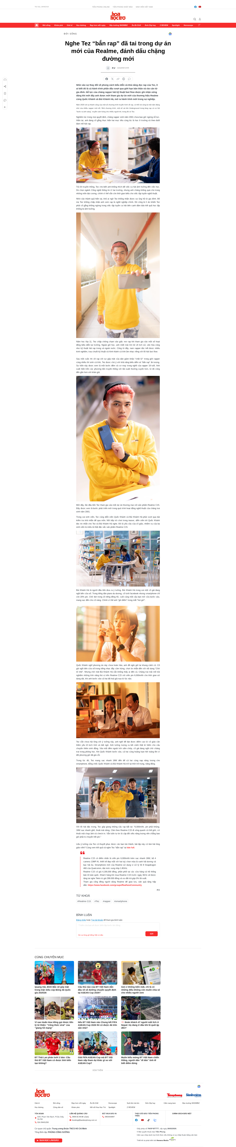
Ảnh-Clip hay (150, 25)
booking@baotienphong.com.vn (84, 1120)
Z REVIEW (164, 25)
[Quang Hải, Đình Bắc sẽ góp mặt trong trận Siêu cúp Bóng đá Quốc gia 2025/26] (54, 973)
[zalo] (156, 1120)
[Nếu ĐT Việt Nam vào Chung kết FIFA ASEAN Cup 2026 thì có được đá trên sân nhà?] (97, 1008)
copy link (118, 79)
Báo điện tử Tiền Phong (118, 16)
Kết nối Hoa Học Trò (98, 1107)
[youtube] (199, 7)
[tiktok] (150, 1120)
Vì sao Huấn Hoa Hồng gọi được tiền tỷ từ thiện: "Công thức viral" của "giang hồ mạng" (54, 1025)
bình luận (129, 79)
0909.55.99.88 (77, 1117)
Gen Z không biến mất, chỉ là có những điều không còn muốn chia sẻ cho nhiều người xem (140, 990)
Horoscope (188, 25)
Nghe (5, 79)
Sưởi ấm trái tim (133, 1103)
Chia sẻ (5, 86)
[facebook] (195, 7)
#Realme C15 (84, 901)
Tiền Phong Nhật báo (123, 7)
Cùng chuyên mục (49, 957)
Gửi (151, 934)
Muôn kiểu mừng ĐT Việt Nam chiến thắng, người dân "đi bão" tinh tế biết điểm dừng (140, 1060)
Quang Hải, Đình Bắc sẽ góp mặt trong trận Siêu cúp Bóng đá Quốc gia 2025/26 (53, 990)
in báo (123, 79)
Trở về (5, 107)
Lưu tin (5, 93)
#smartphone (120, 901)
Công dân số (58, 1107)
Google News (170, 34)
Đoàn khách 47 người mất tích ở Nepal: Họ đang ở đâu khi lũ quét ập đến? (140, 1025)
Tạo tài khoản (97, 920)
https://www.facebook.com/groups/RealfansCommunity (115, 885)
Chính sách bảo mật (182, 1114)
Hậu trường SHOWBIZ (118, 25)
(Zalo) (86, 1117)
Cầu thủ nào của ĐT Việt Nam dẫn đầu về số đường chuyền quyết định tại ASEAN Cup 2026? (97, 990)
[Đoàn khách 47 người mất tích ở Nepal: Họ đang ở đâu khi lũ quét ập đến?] (141, 1008)
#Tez (97, 901)
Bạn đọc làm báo (49, 1140)
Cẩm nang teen (170, 1103)
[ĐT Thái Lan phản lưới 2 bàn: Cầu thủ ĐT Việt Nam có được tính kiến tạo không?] (54, 1043)
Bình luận (5, 100)
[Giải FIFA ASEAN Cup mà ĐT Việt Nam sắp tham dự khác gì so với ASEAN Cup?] (97, 1043)
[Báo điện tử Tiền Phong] (174, 1095)
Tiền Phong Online (101, 7)
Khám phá (58, 25)
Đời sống (46, 25)
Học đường (81, 25)
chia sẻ (106, 79)
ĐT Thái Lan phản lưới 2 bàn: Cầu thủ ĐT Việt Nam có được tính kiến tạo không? (53, 1060)
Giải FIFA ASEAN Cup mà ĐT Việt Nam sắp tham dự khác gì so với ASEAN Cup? (95, 1060)
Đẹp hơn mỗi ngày (97, 25)
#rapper (107, 901)
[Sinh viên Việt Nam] (193, 1095)
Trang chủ (37, 25)
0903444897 (110, 1117)
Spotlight (176, 25)
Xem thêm (199, 25)
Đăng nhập (81, 920)
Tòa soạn (39, 1114)
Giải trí (69, 25)
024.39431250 (43, 1122)
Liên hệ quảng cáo (78, 1114)
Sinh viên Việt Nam (144, 7)
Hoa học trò (42, 1093)
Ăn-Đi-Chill (136, 25)
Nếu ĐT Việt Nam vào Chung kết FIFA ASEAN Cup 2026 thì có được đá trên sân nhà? (97, 1025)
